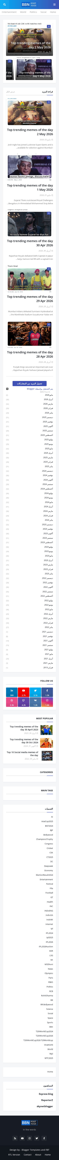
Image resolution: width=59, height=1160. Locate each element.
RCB (51, 991)
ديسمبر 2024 (29, 470)
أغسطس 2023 (29, 542)
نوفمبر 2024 (29, 475)
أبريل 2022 (29, 613)
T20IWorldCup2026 (44, 1035)
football (49, 892)
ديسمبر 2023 (29, 524)
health (50, 901)
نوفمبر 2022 (29, 582)
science (49, 1009)
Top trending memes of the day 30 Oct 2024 (24, 741)
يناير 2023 (29, 573)
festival (49, 883)
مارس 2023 (29, 564)
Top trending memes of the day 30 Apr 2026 (30, 243)
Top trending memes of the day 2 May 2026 (31, 45)
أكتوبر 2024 (29, 479)
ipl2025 (49, 937)
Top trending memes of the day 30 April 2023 (24, 728)
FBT (47, 1149)
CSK (51, 852)
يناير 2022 (29, 627)
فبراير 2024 (29, 515)
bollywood (48, 834)
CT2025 (49, 857)
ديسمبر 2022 (29, 578)
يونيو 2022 (29, 604)
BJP (51, 830)
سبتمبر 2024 (29, 484)
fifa (51, 888)
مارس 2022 (29, 618)
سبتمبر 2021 (29, 645)
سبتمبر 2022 (29, 591)
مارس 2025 (29, 457)
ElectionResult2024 (44, 875)
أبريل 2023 (29, 560)
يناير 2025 (29, 466)
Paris (51, 977)
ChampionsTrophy (44, 839)
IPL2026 (49, 942)
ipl (52, 928)
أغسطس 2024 (29, 488)
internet (49, 924)
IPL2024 (49, 933)
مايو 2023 (29, 555)
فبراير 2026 (29, 408)
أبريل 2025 (29, 452)
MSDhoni (49, 964)
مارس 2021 (29, 663)
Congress (49, 843)
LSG (51, 955)
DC (51, 861)
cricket (50, 848)
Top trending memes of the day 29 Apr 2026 (30, 299)
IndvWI (49, 919)
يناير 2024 (29, 520)
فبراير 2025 (29, 461)
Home (53, 12)
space (50, 1018)
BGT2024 (49, 825)
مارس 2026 (29, 403)
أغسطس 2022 (29, 595)
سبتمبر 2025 (29, 430)
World (23, 12)
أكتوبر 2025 (29, 426)
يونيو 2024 (29, 497)
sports (50, 1022)
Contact (27, 1154)
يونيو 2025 (29, 444)
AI (52, 816)
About (38, 1154)
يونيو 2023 (29, 551)
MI (52, 959)
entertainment (46, 879)
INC (51, 906)
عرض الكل (10, 92)
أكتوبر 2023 (29, 533)
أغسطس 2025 (29, 435)
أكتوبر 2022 (29, 587)
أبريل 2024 (29, 506)
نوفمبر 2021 (29, 636)
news (50, 968)
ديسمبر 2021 (29, 631)
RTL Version (14, 1154)
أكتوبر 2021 (29, 640)
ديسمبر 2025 (29, 417)
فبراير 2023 (29, 569)
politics (50, 986)
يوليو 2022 (29, 600)
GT (52, 897)
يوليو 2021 (29, 649)
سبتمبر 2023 (29, 538)
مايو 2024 (29, 502)
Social (43, 12)
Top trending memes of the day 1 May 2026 (35, 74)
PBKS (50, 982)
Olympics (49, 973)
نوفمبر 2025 (29, 421)
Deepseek (48, 866)
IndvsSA (49, 915)
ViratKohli (48, 1044)
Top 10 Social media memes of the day (22, 754)
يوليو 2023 (29, 546)
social (50, 1013)
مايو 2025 (29, 448)
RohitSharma (47, 995)
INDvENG (48, 910)
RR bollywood (47, 1004)
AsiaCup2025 (47, 821)
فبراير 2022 (29, 622)
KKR (51, 951)
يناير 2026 (29, 412)
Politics (33, 12)
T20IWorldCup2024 (44, 1031)
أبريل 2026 (29, 399)
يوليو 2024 (29, 493)
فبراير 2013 (29, 667)
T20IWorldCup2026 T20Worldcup (38, 1040)
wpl (51, 1053)
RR (52, 1000)
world (50, 1049)
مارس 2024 (29, 511)
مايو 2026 (29, 395)
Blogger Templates (31, 1149)
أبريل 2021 (29, 658)
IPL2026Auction (46, 946)
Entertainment (9, 12)
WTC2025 (49, 1058)
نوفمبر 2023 (29, 528)
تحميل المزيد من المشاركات (29, 383)
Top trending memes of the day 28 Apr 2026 (30, 354)
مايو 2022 (29, 609)
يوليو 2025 (29, 439)
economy (48, 870)
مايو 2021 (29, 654)
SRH (51, 1026)
